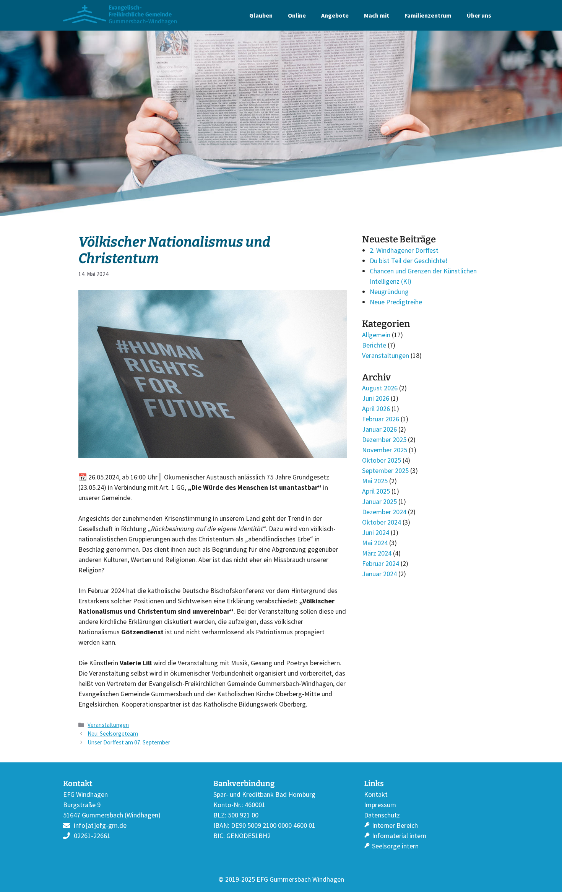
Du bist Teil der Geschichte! (409, 260)
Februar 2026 (380, 418)
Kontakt (376, 794)
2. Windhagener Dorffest (404, 250)
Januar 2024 (379, 573)
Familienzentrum (428, 15)
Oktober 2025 (381, 460)
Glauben (261, 15)
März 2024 (376, 553)
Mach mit (376, 15)
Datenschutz (382, 815)
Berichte (374, 345)
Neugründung (389, 291)
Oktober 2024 (381, 522)
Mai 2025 (375, 480)
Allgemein (376, 334)
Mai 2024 (375, 542)
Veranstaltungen (108, 724)
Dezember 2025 (384, 439)
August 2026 (380, 387)
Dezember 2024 (384, 511)
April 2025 (376, 491)
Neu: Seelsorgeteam (113, 733)
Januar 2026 (379, 429)
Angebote (335, 15)
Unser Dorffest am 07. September (129, 742)
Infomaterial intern (399, 835)
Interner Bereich (395, 825)
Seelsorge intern (395, 846)
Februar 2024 (380, 563)
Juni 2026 (375, 398)
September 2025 (385, 470)
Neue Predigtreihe (396, 301)
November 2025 (384, 449)
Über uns (479, 15)
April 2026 (376, 408)
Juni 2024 (375, 532)
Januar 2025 (379, 501)
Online (297, 15)
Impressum (380, 804)
